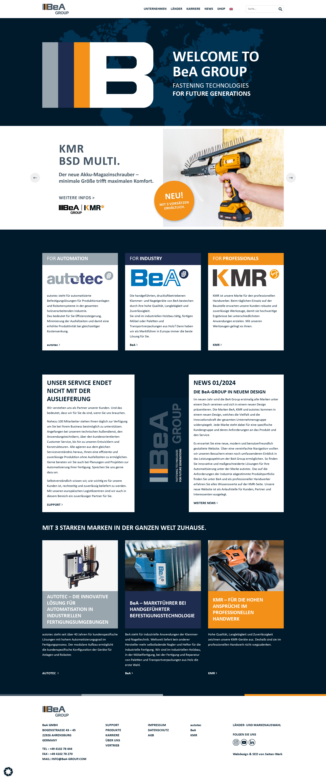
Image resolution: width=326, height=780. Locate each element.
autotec (52, 345)
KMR (216, 345)
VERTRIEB (112, 745)
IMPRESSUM (157, 725)
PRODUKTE (113, 730)
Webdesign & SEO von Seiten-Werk (257, 754)
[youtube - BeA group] (244, 742)
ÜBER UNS (112, 740)
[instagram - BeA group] (236, 742)
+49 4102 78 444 (61, 749)
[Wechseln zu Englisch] (231, 10)
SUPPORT (54, 505)
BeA (132, 345)
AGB (151, 735)
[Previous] (35, 178)
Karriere (193, 9)
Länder (176, 9)
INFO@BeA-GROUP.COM (69, 759)
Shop (221, 9)
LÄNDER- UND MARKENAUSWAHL (257, 725)
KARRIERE (112, 735)
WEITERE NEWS (205, 503)
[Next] (291, 178)
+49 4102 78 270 (61, 754)
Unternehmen (155, 9)
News (209, 9)
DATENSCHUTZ (158, 730)
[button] (8, 771)
